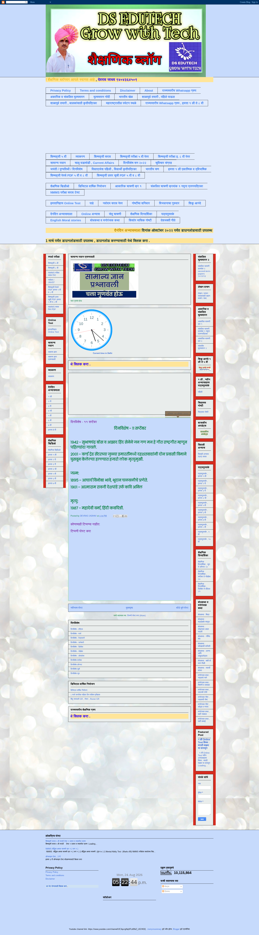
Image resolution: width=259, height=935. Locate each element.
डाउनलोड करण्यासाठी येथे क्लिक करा (76, 241)
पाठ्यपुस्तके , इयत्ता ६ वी (203, 511)
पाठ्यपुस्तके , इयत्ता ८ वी (203, 525)
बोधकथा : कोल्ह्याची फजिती (204, 644)
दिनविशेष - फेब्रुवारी (78, 638)
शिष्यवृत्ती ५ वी (58, 156)
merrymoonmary (154, 929)
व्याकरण (80, 156)
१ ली (50, 396)
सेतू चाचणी (115, 214)
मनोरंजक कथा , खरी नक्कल (204, 712)
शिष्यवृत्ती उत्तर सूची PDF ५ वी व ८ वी (118, 175)
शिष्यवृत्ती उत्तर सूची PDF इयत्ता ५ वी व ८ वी (54, 299)
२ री (49, 401)
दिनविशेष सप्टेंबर (76, 660)
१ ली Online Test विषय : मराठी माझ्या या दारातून (204, 743)
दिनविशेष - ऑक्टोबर (77, 656)
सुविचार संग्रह (163, 162)
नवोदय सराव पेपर (113, 203)
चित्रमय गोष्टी (203, 412)
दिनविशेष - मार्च (76, 633)
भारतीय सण (152, 169)
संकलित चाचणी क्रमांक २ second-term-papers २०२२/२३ (204, 271)
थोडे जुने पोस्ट (182, 607)
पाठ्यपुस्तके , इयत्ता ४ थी (203, 496)
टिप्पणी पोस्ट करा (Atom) (136, 615)
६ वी (49, 420)
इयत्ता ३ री (52, 464)
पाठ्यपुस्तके (167, 214)
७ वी (49, 425)
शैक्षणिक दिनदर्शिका (141, 214)
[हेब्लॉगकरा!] (117, 516)
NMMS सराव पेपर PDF (53, 308)
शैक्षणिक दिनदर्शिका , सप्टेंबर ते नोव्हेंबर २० (204, 575)
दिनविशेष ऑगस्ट (76, 664)
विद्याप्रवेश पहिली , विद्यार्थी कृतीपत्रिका (114, 169)
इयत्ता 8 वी (52, 430)
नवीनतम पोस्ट (77, 607)
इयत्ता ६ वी (52, 478)
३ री (49, 406)
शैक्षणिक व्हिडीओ (59, 186)
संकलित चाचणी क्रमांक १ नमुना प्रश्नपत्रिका (177, 186)
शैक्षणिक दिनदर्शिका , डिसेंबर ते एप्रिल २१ (204, 588)
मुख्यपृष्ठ (129, 607)
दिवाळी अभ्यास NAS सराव (203, 455)
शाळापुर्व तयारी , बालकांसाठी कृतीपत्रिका (73, 103)
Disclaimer (127, 90)
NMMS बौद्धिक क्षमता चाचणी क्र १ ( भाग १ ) (62, 849)
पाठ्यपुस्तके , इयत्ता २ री (203, 482)
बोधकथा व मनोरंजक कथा (105, 220)
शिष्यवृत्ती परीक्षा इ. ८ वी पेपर (174, 156)
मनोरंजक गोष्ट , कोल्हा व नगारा (204, 705)
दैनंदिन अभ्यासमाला (61, 214)
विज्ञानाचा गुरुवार (169, 203)
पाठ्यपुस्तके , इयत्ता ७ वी (203, 518)
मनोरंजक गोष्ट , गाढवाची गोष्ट (204, 698)
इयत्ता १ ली (52, 455)
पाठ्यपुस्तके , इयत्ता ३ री (203, 489)
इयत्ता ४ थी (52, 469)
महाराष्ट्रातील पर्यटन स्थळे (121, 103)
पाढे (92, 203)
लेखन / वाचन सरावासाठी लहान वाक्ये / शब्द (204, 296)
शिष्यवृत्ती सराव (102, 156)
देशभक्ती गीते (168, 220)
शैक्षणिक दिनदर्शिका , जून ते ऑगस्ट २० (204, 564)
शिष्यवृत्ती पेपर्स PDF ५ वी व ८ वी (69, 175)
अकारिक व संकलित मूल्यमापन (67, 96)
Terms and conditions (95, 90)
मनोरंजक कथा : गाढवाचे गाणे (204, 676)
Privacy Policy (60, 90)
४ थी (50, 411)
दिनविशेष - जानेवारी (77, 642)
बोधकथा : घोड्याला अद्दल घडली (203, 629)
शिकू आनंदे (195, 203)
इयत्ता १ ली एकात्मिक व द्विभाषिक (187, 169)
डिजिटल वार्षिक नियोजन (92, 186)
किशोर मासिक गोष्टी (140, 220)
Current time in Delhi (102, 353)
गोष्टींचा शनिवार (141, 203)
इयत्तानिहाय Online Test (65, 203)
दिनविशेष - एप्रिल (77, 629)
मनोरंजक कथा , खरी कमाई (204, 720)
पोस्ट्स (166, 886)
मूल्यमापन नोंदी (102, 96)
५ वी (49, 415)
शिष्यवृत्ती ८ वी (53, 268)
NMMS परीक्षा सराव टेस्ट (65, 192)
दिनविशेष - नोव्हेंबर (77, 651)
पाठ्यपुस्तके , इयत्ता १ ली (203, 474)
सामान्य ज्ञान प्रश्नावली (52, 358)
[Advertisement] (118, 129)
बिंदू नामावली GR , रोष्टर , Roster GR (85, 699)
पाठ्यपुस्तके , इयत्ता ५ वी (203, 504)
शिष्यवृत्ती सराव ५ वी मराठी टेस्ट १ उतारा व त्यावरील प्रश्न (66, 841)
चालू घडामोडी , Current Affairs (94, 162)
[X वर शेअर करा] (120, 516)
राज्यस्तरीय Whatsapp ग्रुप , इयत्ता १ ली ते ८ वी (174, 103)
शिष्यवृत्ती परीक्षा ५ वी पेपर (134, 156)
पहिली (200, 392)
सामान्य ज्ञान (58, 162)
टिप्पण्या (167, 891)
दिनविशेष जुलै (75, 669)
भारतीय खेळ (126, 96)
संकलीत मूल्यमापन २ (202, 347)
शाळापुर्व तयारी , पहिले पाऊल (158, 96)
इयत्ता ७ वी (52, 483)
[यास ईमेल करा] (114, 516)
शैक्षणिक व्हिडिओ (54, 450)
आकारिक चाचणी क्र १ (128, 186)
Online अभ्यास (90, 214)
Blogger (176, 929)
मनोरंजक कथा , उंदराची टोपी (204, 690)
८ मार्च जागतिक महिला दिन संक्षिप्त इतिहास (85, 695)
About (148, 90)
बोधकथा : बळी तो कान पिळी (204, 661)
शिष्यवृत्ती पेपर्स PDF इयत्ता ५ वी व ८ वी (54, 289)
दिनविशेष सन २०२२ (134, 162)
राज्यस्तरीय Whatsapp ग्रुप (179, 90)
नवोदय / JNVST (51, 281)
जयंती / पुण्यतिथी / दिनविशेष (66, 169)
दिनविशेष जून (75, 673)
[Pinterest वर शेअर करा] (125, 516)
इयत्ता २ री (52, 459)
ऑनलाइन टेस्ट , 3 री (53, 856)
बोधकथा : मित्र (203, 614)
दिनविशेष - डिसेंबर (77, 647)
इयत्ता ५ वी (52, 474)
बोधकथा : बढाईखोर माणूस (204, 620)
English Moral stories (65, 220)
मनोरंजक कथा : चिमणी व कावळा (204, 683)
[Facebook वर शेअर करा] (123, 516)
